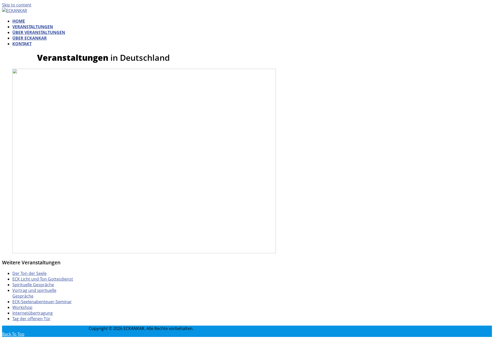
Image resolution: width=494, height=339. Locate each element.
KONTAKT (22, 44)
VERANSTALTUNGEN (32, 27)
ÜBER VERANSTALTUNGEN (38, 32)
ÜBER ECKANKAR (29, 38)
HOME (18, 21)
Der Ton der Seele (29, 273)
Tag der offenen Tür (31, 318)
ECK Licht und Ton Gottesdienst (42, 279)
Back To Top (13, 334)
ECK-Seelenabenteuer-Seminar (42, 302)
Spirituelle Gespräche (33, 285)
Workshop (22, 307)
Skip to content (16, 5)
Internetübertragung (32, 313)
